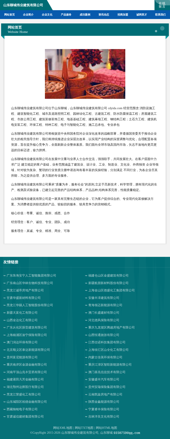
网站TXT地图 (84, 427)
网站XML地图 (62, 427)
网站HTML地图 (106, 427)
